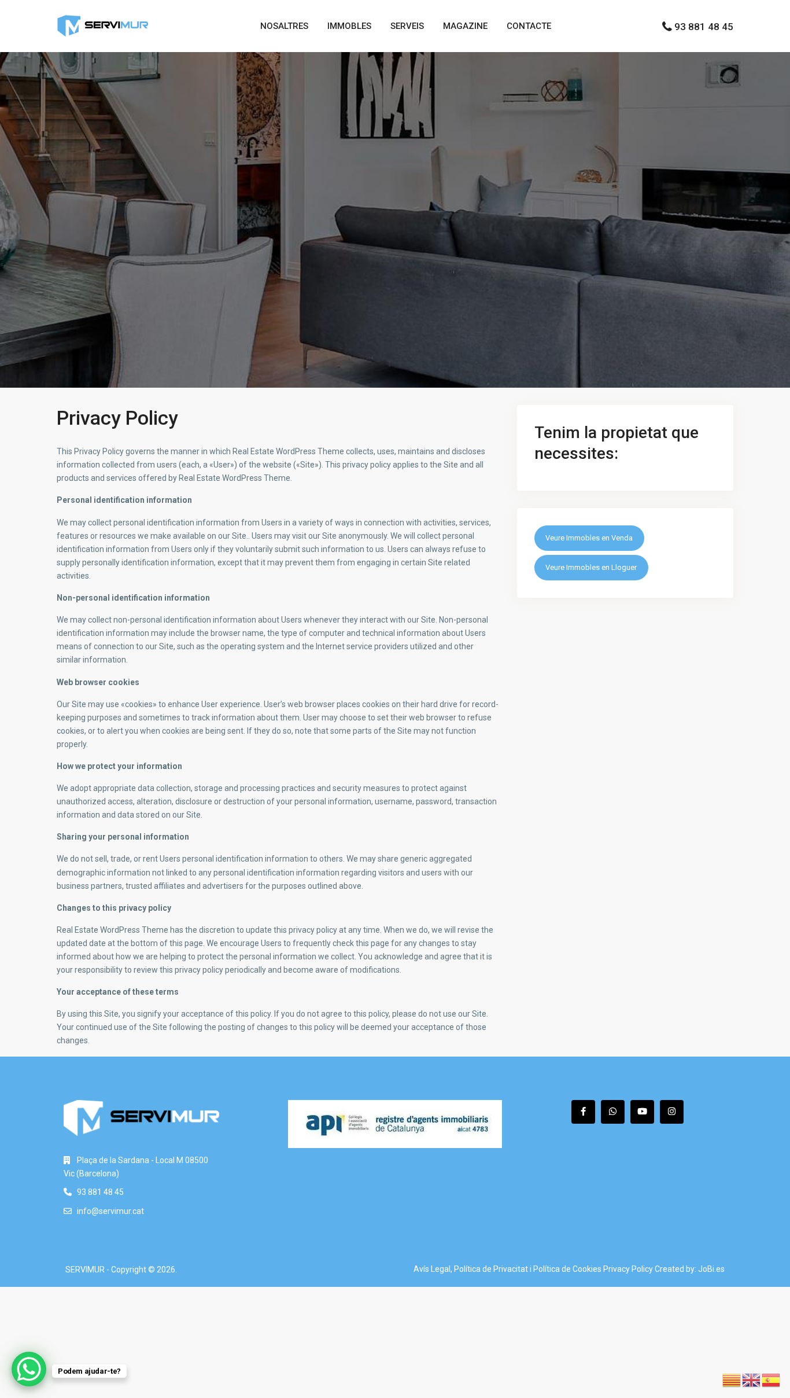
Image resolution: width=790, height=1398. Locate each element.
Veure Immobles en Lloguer (591, 567)
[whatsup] (613, 1112)
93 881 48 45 (703, 26)
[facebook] (583, 1112)
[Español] (771, 1379)
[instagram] (672, 1112)
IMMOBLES (349, 26)
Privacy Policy (628, 1269)
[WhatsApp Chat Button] (29, 1369)
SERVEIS (407, 26)
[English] (752, 1379)
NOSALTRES (284, 26)
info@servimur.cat (110, 1211)
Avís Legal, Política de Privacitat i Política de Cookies (507, 1269)
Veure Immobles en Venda (589, 538)
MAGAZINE (465, 26)
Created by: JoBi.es (690, 1269)
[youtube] (642, 1112)
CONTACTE (529, 26)
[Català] (732, 1379)
